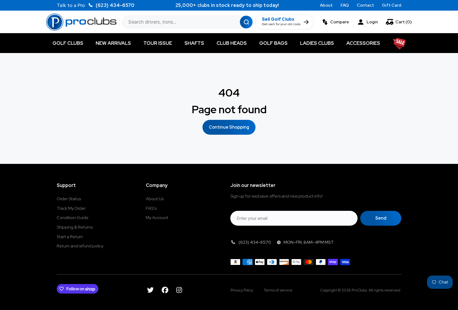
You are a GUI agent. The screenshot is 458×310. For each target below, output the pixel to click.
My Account (157, 217)
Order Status (69, 199)
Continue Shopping (229, 127)
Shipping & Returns (75, 227)
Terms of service (278, 290)
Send (380, 218)
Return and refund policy (80, 246)
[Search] (246, 21)
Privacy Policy (242, 290)
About (326, 5)
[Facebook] (165, 290)
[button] (399, 22)
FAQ (345, 5)
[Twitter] (150, 290)
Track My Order (71, 208)
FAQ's (151, 208)
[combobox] (187, 22)
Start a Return (70, 236)
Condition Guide (73, 217)
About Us (155, 199)
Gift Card (391, 5)
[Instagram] (179, 290)
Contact (365, 5)
